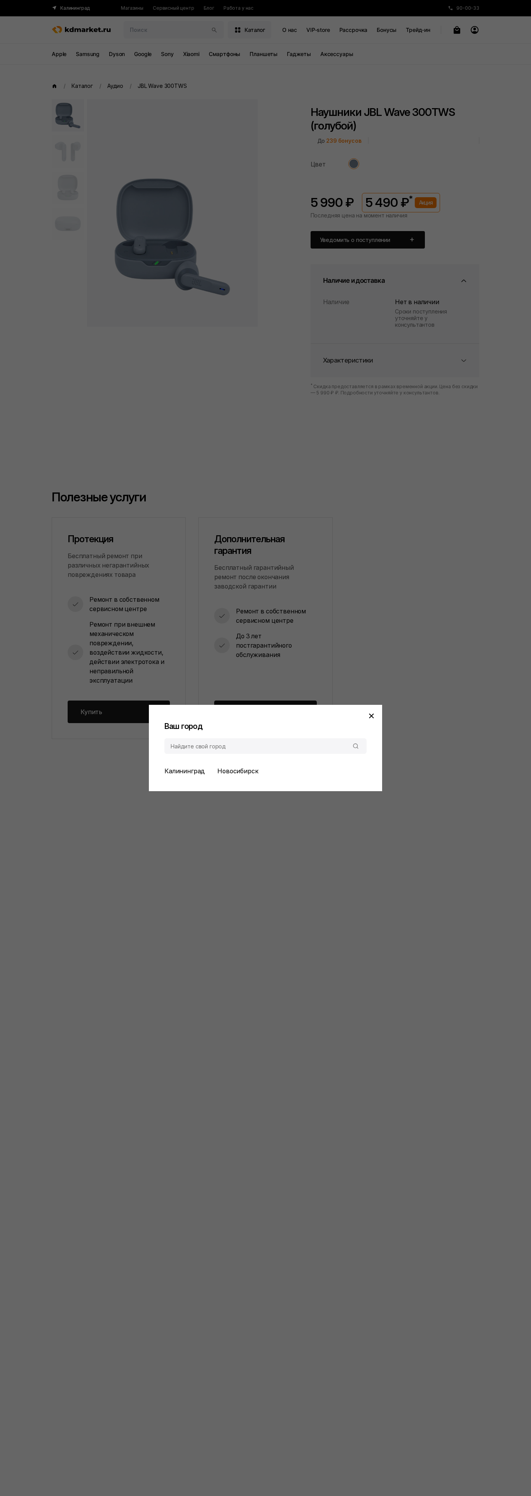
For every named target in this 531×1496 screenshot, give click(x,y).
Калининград (184, 771)
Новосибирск (237, 771)
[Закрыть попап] (371, 716)
